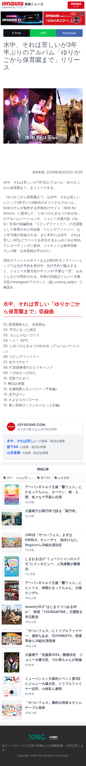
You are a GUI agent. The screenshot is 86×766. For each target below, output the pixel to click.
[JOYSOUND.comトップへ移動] (76, 5)
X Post (16, 33)
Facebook (69, 33)
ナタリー (21, 7)
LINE (43, 33)
